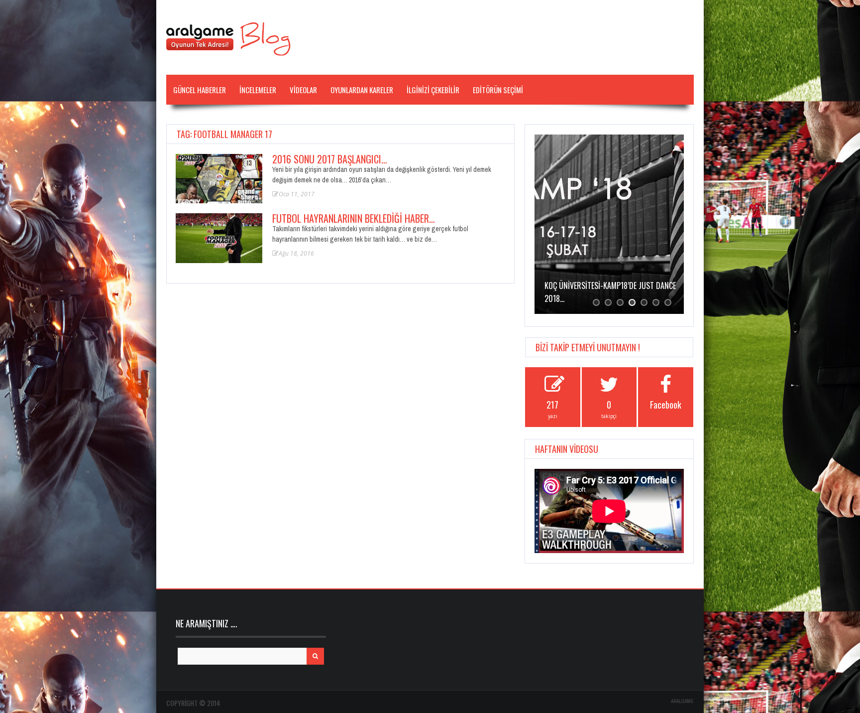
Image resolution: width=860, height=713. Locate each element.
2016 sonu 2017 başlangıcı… (329, 158)
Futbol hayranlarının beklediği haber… (353, 218)
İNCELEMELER (257, 89)
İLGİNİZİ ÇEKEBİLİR (433, 89)
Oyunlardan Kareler (361, 89)
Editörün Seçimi (498, 89)
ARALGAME (682, 701)
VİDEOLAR (303, 89)
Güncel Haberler (199, 89)
